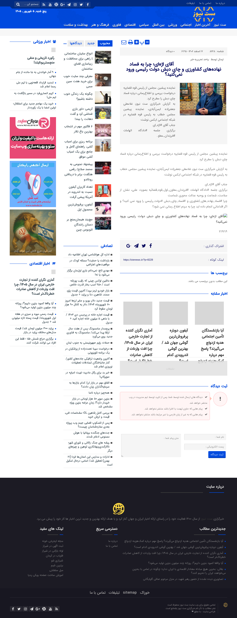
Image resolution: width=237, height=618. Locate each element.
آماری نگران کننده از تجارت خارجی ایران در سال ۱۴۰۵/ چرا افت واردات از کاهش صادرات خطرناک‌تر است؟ (138, 346)
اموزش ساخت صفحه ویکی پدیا (45, 575)
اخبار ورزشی (42, 41)
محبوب (105, 43)
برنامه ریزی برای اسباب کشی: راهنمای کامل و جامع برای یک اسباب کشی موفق (79, 149)
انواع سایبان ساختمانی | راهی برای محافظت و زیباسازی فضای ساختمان (78, 61)
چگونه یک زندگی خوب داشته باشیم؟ (78, 96)
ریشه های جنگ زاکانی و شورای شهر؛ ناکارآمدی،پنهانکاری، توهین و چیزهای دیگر (90, 447)
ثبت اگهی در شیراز (53, 546)
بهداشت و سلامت (76, 24)
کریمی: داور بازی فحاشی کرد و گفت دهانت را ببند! (81, 114)
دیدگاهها (76, 43)
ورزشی (172, 24)
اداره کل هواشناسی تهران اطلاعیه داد (88, 255)
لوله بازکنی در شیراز (52, 551)
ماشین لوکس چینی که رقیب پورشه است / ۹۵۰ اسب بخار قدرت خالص (89, 283)
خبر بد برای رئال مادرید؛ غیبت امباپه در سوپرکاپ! (87, 375)
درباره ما (220, 3)
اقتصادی (130, 24)
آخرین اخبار (202, 24)
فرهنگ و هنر (100, 24)
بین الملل (158, 24)
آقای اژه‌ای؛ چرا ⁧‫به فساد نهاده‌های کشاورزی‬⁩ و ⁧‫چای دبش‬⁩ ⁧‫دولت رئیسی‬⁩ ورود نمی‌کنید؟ (173, 69)
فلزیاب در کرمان (54, 555)
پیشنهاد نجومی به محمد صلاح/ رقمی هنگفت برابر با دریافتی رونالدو (78, 172)
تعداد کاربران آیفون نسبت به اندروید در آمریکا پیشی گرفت (80, 192)
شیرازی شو (57, 560)
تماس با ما (205, 3)
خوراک (145, 593)
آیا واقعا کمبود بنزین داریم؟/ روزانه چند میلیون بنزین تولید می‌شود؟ (35, 305)
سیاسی (144, 24)
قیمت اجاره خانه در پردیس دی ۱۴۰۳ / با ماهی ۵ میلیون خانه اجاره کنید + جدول (89, 319)
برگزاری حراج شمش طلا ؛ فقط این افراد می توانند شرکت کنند (35, 341)
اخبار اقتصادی (40, 263)
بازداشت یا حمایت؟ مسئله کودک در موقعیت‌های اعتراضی (89, 263)
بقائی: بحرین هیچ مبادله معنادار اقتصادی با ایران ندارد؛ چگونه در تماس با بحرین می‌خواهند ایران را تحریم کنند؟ (179, 571)
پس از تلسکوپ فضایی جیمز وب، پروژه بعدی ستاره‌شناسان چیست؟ (87, 425)
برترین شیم (57, 565)
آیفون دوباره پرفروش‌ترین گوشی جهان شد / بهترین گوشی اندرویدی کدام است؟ (175, 346)
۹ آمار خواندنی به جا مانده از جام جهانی (36, 74)
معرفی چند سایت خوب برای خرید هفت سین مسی (78, 81)
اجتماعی (186, 24)
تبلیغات (191, 3)
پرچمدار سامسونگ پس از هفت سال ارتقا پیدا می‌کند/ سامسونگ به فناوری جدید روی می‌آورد (89, 333)
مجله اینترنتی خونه (52, 541)
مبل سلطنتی (56, 570)
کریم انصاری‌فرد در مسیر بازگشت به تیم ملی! (35, 95)
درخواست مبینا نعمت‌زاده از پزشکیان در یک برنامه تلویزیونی (87, 351)
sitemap (130, 593)
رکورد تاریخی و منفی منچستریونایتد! (40, 60)
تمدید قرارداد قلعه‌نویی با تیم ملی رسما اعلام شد (36, 85)
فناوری (116, 24)
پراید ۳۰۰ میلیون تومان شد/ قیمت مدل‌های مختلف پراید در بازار (35, 330)
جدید (90, 43)
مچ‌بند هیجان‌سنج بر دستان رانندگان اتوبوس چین (80, 224)
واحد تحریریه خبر (199, 60)
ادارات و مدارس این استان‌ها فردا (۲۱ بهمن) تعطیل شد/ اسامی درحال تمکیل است (89, 461)
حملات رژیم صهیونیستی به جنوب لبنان (87, 343)
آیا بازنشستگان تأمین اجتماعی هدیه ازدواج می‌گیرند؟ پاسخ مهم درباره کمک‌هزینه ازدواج (211, 346)
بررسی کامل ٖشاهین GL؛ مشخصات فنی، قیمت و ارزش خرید (87, 415)
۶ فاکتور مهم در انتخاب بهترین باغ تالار (78, 129)
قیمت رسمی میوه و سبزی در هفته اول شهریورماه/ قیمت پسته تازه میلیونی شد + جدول (34, 318)
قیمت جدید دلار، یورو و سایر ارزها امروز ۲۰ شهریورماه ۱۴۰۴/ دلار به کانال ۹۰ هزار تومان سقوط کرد (88, 305)
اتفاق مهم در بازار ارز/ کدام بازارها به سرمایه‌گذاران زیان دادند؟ (89, 385)
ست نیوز (220, 24)
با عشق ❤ (196, 611)
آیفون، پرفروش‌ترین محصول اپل (80, 207)
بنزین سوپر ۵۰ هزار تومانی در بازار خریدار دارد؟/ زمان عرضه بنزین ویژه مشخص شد (91, 403)
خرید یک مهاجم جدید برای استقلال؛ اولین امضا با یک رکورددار (34, 106)
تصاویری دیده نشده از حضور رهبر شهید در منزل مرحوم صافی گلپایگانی (183, 579)
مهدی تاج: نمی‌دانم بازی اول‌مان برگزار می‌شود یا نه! (88, 272)
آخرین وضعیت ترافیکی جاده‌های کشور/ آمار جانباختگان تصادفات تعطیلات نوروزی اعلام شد (89, 363)
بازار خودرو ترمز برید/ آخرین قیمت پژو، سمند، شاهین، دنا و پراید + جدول (88, 293)
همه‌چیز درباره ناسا (99, 393)
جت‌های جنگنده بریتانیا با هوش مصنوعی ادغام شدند (91, 435)
